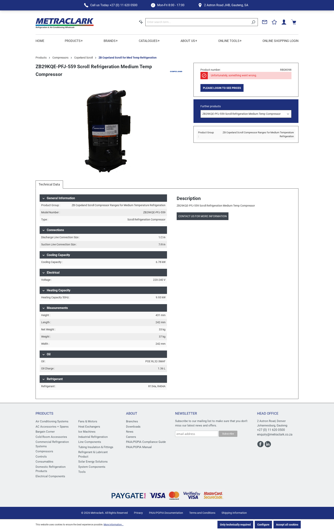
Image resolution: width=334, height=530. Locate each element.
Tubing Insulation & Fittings (95, 447)
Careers (131, 437)
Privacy (138, 512)
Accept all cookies (287, 524)
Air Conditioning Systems (52, 421)
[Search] (253, 22)
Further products (210, 106)
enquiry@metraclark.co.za (274, 434)
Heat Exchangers (89, 426)
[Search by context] (140, 22)
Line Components (89, 442)
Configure (263, 524)
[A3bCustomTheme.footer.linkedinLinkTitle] (267, 445)
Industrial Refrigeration (93, 437)
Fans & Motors (87, 421)
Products (44, 413)
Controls (41, 456)
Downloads (133, 426)
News (129, 431)
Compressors (44, 451)
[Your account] (284, 22)
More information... (114, 524)
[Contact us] (264, 22)
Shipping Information (234, 512)
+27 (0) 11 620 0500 (271, 430)
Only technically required (235, 524)
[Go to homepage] (65, 23)
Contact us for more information (202, 216)
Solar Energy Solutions (93, 461)
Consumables (44, 461)
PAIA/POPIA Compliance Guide (146, 442)
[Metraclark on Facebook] (260, 445)
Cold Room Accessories (51, 437)
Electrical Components (50, 476)
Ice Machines (86, 431)
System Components (91, 467)
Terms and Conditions (202, 512)
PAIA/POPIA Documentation (166, 512)
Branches (132, 421)
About (131, 413)
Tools (82, 472)
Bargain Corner (45, 431)
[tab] (49, 184)
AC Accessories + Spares (52, 426)
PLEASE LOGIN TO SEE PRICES (222, 87)
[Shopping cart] (293, 22)
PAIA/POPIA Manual (139, 447)
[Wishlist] (274, 22)
